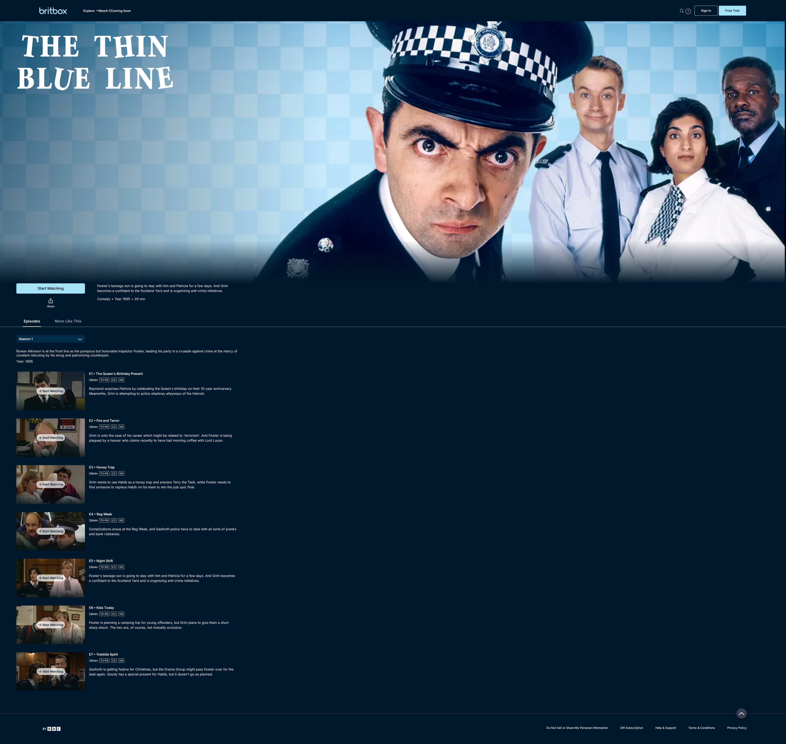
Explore (89, 11)
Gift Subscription (631, 727)
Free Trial (732, 10)
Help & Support (665, 727)
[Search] (682, 11)
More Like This (68, 321)
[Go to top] (741, 713)
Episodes (32, 321)
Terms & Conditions (701, 727)
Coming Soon (121, 11)
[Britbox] (53, 10)
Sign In (706, 10)
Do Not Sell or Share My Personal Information (577, 727)
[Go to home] (51, 729)
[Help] (689, 11)
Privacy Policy (737, 727)
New (102, 11)
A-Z (108, 11)
